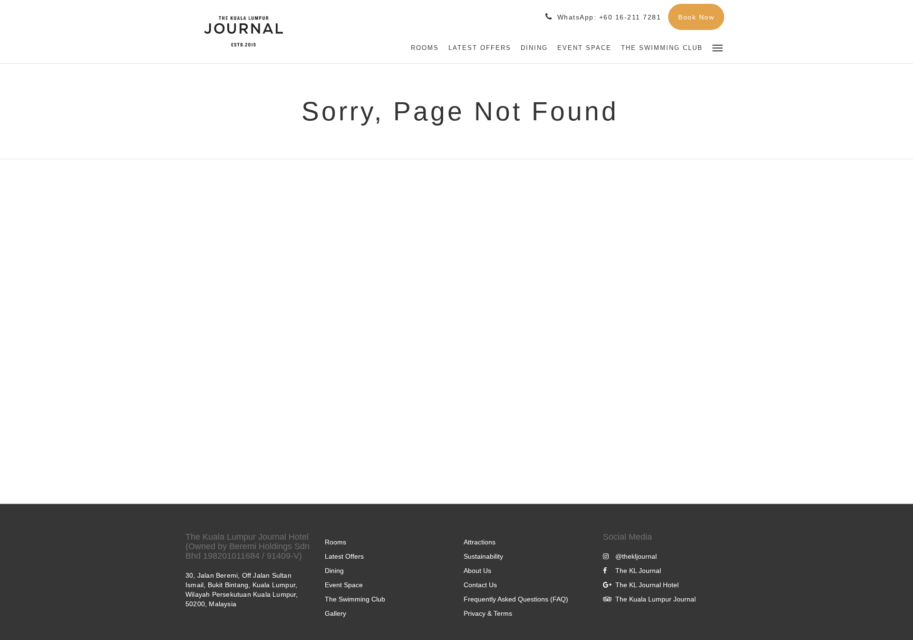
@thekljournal (636, 556)
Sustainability (483, 556)
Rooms (335, 542)
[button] (718, 47)
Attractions (479, 542)
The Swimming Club (355, 599)
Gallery (335, 613)
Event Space (344, 585)
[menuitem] (425, 48)
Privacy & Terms (488, 613)
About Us (477, 570)
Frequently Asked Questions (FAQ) (516, 599)
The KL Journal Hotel (647, 585)
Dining (334, 570)
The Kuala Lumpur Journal (655, 599)
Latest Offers (344, 556)
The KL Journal (638, 570)
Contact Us (480, 585)
